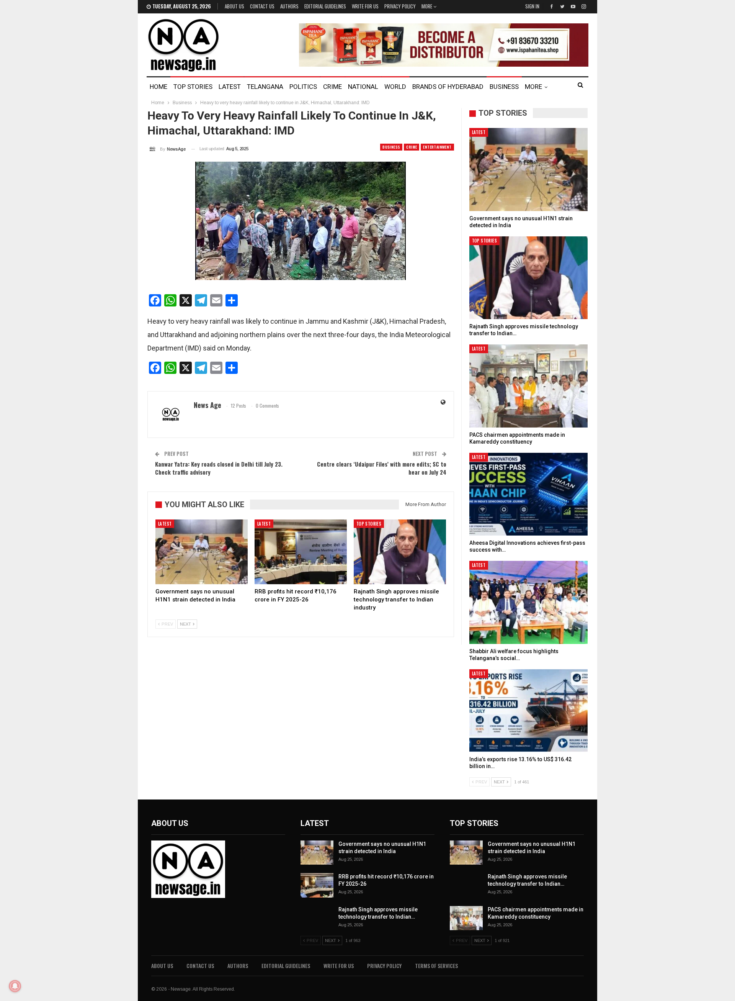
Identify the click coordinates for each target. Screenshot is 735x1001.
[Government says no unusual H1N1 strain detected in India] (201, 551)
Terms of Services (436, 966)
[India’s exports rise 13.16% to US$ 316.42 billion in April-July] (528, 710)
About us (234, 6)
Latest (230, 86)
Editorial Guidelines (325, 6)
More (427, 6)
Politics (303, 86)
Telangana (265, 86)
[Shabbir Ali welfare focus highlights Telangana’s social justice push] (528, 602)
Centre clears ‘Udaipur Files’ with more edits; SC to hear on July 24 (381, 468)
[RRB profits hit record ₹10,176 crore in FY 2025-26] (301, 551)
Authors (289, 6)
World (395, 86)
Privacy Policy (400, 6)
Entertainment (437, 147)
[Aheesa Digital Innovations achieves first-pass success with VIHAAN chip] (528, 494)
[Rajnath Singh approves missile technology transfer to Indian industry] (400, 551)
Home (158, 86)
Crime (332, 86)
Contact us (262, 6)
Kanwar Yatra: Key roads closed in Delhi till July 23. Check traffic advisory (219, 468)
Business (504, 86)
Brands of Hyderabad (447, 86)
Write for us (365, 6)
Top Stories (192, 86)
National (363, 86)
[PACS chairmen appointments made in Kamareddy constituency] (528, 386)
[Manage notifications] (15, 986)
